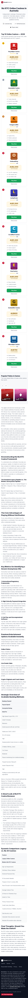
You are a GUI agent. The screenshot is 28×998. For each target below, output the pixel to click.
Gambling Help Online (15, 986)
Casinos (3, 963)
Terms (20, 966)
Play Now (14, 70)
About (13, 963)
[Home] (7, 2)
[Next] (6, 385)
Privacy (15, 966)
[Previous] (2, 385)
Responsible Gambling (6, 966)
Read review (14, 74)
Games (8, 963)
